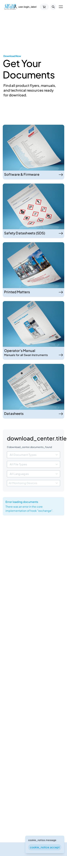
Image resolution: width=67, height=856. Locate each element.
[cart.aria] (44, 7)
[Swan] (10, 7)
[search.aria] (53, 7)
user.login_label (27, 6)
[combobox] (33, 454)
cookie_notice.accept (45, 847)
